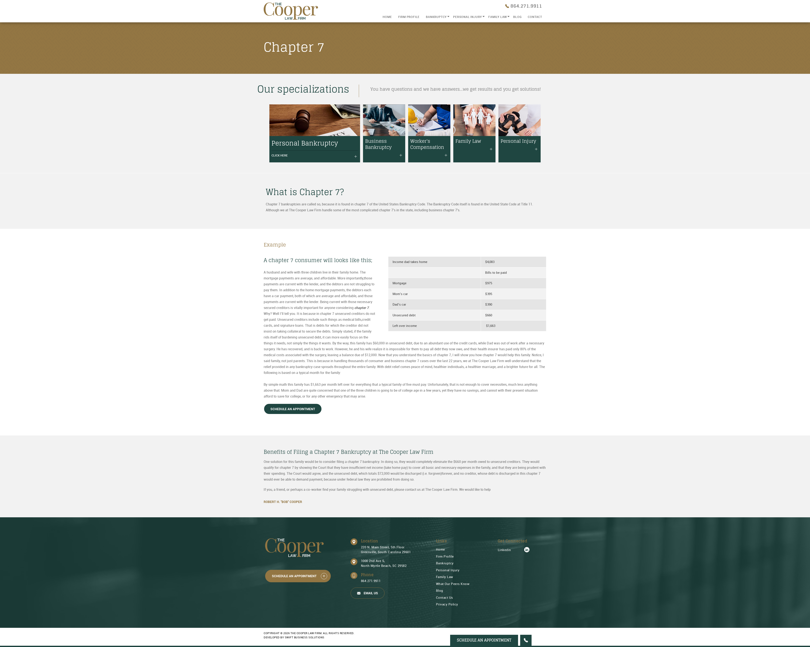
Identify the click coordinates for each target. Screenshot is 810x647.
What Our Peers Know (453, 584)
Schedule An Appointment (292, 409)
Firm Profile (409, 17)
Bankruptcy (436, 17)
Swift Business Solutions (304, 637)
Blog (517, 17)
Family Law (497, 17)
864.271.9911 (371, 581)
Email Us (371, 593)
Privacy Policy (447, 604)
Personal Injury (467, 17)
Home (387, 17)
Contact (535, 17)
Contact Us (444, 597)
